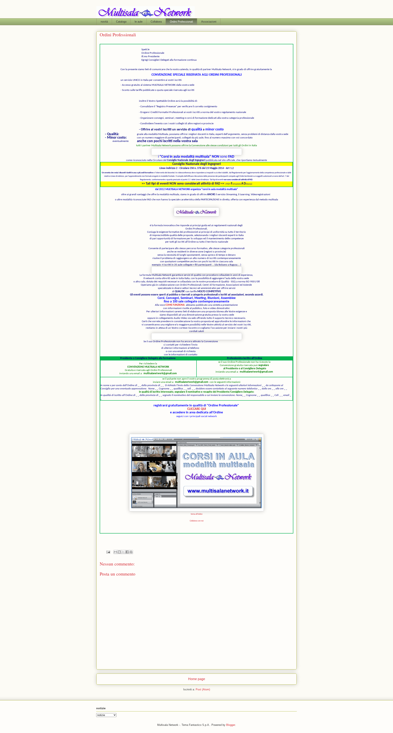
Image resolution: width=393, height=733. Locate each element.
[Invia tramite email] (115, 552)
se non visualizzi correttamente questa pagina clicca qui (196, 42)
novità (104, 21)
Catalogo (121, 21)
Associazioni (208, 21)
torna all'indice (196, 514)
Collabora (156, 21)
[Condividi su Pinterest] (131, 552)
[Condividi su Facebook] (127, 552)
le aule (138, 21)
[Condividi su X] (123, 552)
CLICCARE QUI (196, 409)
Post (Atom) (203, 689)
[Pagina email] (108, 551)
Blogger (230, 724)
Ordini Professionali (181, 21)
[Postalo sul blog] (119, 552)
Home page (196, 679)
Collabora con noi (196, 521)
